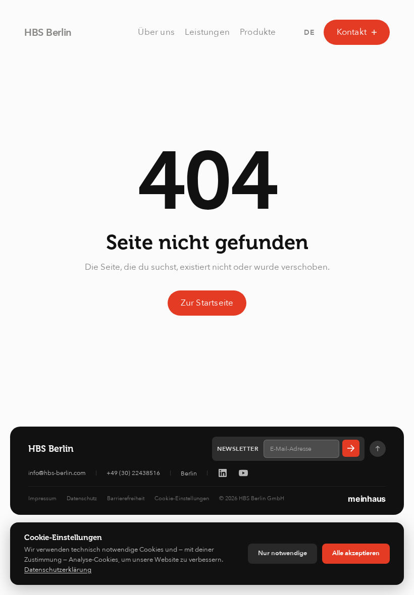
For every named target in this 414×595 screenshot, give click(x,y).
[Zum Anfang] (378, 449)
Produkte (258, 32)
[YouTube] (243, 473)
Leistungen (207, 32)
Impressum (42, 498)
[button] (309, 32)
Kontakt (352, 32)
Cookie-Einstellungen (181, 498)
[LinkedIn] (223, 473)
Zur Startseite (207, 303)
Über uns (156, 32)
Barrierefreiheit (125, 498)
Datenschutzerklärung (57, 569)
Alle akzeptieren (356, 553)
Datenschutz (82, 498)
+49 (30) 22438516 (133, 473)
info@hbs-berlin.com (57, 473)
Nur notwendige (282, 553)
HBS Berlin (48, 32)
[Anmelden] (350, 448)
